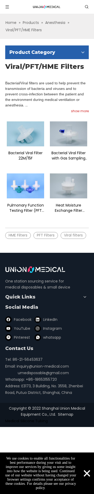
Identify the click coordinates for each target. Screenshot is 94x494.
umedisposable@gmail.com (43, 372)
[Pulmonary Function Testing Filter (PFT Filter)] (25, 186)
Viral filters (73, 235)
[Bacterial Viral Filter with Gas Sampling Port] (68, 134)
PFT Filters (46, 235)
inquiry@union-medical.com (43, 366)
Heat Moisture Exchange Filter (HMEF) (68, 208)
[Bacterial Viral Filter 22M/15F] (25, 134)
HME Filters (18, 235)
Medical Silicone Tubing (26, 421)
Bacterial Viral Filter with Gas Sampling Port (68, 155)
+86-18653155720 (41, 379)
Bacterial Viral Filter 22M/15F (25, 155)
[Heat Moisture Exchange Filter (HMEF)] (68, 186)
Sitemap (65, 414)
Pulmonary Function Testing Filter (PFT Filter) (25, 208)
